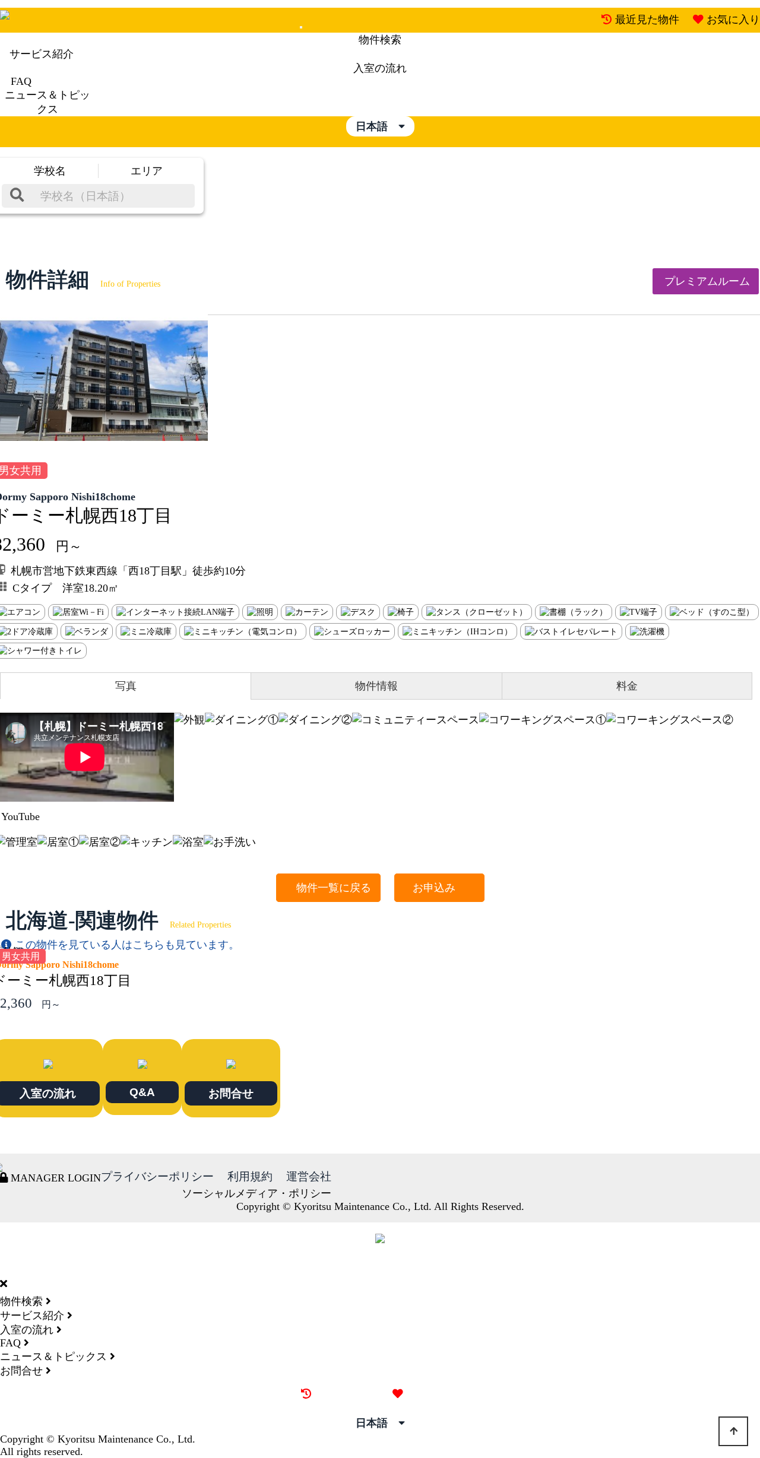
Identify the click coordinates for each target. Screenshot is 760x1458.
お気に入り (733, 20)
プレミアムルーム (705, 281)
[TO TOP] (733, 1431)
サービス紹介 (42, 54)
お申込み (439, 888)
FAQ (21, 81)
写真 (126, 686)
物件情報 (376, 686)
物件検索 (380, 40)
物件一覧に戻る (328, 888)
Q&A (142, 1091)
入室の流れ (380, 68)
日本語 (377, 126)
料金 (627, 686)
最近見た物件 (647, 20)
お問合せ (231, 1093)
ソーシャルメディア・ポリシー (256, 1193)
